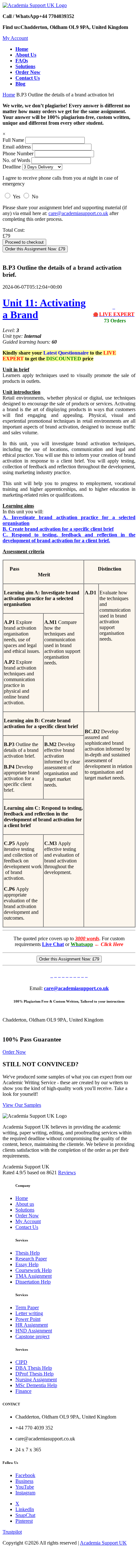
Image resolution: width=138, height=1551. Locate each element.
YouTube (24, 1487)
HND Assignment (33, 1330)
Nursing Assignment (36, 1379)
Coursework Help (33, 1270)
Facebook (25, 1475)
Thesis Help (27, 1253)
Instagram (25, 1492)
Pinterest (24, 1521)
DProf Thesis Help (34, 1373)
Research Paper (31, 1258)
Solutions (24, 1210)
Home (9, 94)
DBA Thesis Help (33, 1368)
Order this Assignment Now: (35, 249)
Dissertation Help (33, 1282)
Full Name (13, 140)
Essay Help (27, 1264)
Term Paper (27, 1307)
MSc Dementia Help (36, 1385)
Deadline (12, 166)
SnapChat (25, 1515)
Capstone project (32, 1336)
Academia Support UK (103, 1543)
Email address (17, 146)
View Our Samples (22, 1105)
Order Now (14, 1052)
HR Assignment (31, 1325)
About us (24, 1204)
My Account (15, 38)
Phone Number (19, 153)
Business (24, 1481)
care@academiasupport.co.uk (78, 213)
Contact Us (26, 1227)
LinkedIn (24, 1509)
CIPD (21, 1362)
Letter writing (29, 1313)
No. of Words (17, 160)
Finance (23, 1391)
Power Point (27, 1319)
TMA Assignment (33, 1276)
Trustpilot (12, 1532)
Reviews (67, 1172)
